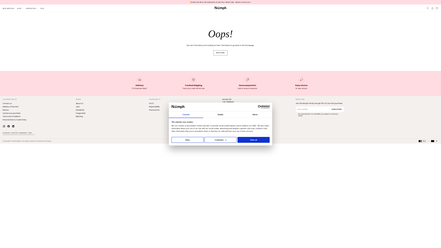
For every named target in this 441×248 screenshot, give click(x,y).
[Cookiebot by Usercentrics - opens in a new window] (260, 107)
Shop (19, 8)
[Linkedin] (13, 126)
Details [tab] (220, 114)
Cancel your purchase (11, 113)
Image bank (80, 113)
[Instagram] (4, 126)
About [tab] (254, 114)
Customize (219, 140)
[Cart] (437, 8)
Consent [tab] (186, 114)
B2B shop (79, 116)
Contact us (7, 103)
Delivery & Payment (10, 107)
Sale (42, 8)
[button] (427, 8)
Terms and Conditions (11, 116)
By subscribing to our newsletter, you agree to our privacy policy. (318, 115)
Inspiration (31, 8)
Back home (220, 53)
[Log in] (432, 8)
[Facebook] (8, 126)
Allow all (253, 140)
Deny (187, 140)
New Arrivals (8, 8)
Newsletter (80, 110)
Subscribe (337, 109)
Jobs (78, 107)
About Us (79, 103)
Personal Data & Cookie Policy (15, 120)
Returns (6, 110)
